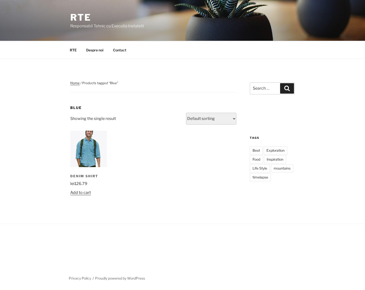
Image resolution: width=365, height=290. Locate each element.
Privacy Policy (80, 278)
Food (256, 159)
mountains (282, 168)
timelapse (260, 177)
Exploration (275, 150)
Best (256, 150)
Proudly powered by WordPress (120, 278)
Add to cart (80, 192)
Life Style (260, 168)
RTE (80, 17)
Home (75, 83)
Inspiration (275, 159)
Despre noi (95, 50)
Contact (119, 50)
